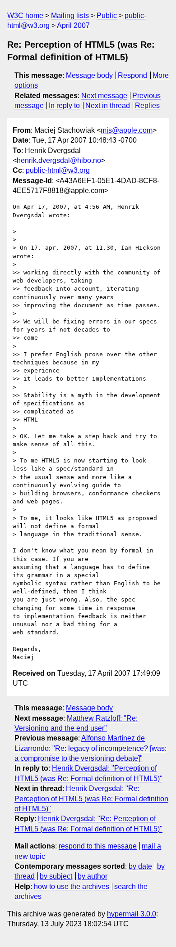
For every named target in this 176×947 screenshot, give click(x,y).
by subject (56, 876)
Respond (132, 75)
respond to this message (98, 846)
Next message (104, 95)
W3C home (25, 15)
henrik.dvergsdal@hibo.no (59, 160)
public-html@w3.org (58, 170)
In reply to (64, 105)
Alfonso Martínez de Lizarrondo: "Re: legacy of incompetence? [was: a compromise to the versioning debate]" (90, 748)
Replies (147, 105)
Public (107, 15)
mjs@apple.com (127, 130)
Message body (89, 75)
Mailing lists (70, 15)
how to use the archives (71, 886)
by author (92, 876)
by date (140, 866)
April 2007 (73, 25)
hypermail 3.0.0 (131, 914)
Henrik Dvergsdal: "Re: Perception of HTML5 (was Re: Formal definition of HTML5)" (91, 798)
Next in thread (107, 105)
